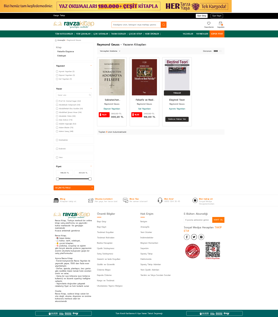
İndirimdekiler (146, 237)
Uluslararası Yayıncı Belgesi (109, 285)
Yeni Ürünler (146, 232)
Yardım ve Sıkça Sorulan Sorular (155, 275)
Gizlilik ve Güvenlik (106, 264)
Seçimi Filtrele (63, 187)
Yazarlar (188, 33)
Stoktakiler (63, 140)
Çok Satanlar (100, 33)
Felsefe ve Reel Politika (144, 99)
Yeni (61, 157)
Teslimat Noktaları (105, 237)
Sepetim (144, 248)
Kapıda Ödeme (104, 275)
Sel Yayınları (144, 109)
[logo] (74, 24)
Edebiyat (61, 55)
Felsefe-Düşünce (65, 51)
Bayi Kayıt (101, 226)
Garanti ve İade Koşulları (108, 259)
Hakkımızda (145, 259)
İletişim (143, 221)
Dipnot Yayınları (112, 109)
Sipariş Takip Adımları (150, 264)
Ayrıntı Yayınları (177, 109)
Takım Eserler (118, 33)
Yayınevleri (202, 33)
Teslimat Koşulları (105, 232)
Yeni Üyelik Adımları (149, 269)
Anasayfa (61, 40)
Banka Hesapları (105, 243)
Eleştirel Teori (177, 99)
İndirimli (62, 148)
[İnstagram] (201, 237)
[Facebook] (187, 237)
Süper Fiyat (217, 33)
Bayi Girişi (101, 221)
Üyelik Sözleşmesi (105, 248)
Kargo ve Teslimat (105, 280)
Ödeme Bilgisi (103, 269)
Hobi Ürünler (152, 33)
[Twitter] (194, 237)
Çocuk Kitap (135, 33)
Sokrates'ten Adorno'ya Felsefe (112, 99)
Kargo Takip (59, 15)
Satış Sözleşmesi (105, 253)
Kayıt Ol (218, 219)
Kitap (59, 47)
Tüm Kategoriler (64, 33)
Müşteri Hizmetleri (149, 243)
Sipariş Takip (146, 253)
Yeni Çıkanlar (83, 33)
